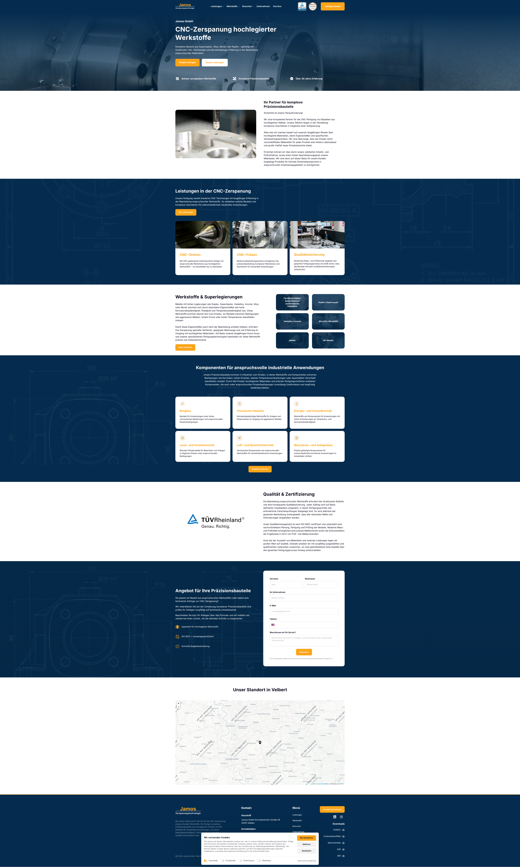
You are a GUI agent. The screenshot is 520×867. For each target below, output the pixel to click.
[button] (260, 743)
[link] (202, 235)
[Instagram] (342, 816)
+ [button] (178, 703)
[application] (260, 742)
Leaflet (313, 784)
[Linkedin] (335, 816)
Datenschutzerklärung (307, 861)
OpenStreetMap (323, 784)
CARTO (341, 784)
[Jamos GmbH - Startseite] (184, 6)
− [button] (178, 706)
